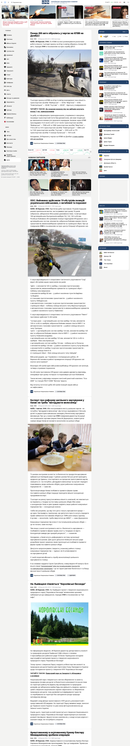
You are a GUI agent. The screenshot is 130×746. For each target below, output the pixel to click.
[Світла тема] (1, 2)
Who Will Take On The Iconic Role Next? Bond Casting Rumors (37, 193)
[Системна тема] (5, 2)
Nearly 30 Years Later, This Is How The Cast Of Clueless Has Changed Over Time (38, 173)
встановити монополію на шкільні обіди (63, 421)
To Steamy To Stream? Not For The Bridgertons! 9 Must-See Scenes (59, 193)
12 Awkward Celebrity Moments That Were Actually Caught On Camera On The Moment (59, 174)
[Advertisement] (113, 190)
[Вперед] (127, 16)
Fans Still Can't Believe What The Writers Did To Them (79, 173)
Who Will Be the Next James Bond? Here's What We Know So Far (80, 193)
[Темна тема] (8, 2)
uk (124, 2)
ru (128, 2)
